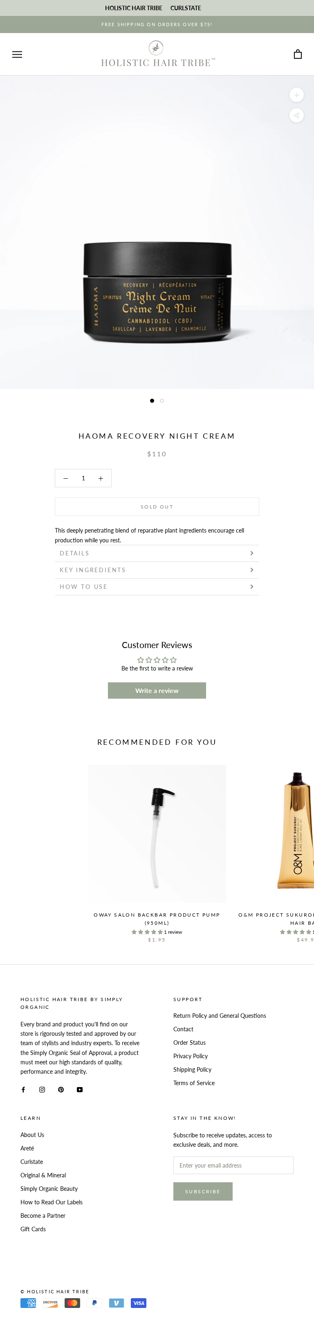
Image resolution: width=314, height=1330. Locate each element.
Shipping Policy (192, 1069)
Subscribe (203, 1191)
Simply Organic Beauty (49, 1188)
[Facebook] (23, 1089)
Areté (27, 1148)
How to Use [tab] (84, 586)
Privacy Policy (190, 1055)
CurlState (185, 7)
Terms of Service (194, 1082)
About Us (32, 1134)
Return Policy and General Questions (219, 1015)
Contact (183, 1029)
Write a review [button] (157, 690)
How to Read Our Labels (51, 1202)
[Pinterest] (61, 1089)
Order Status (189, 1042)
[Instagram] (42, 1089)
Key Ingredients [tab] (93, 569)
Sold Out (157, 507)
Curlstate (31, 1161)
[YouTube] (80, 1089)
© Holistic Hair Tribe (54, 1291)
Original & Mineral (43, 1175)
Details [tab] (75, 553)
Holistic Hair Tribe (133, 7)
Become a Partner (42, 1215)
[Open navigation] (17, 54)
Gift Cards (33, 1229)
